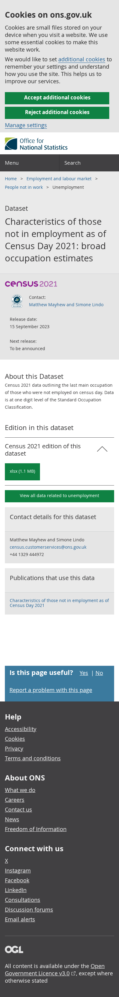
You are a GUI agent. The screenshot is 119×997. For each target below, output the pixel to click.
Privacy (14, 748)
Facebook (17, 880)
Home (11, 178)
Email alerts (20, 919)
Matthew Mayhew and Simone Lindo (66, 304)
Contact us (18, 809)
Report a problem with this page (50, 690)
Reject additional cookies (57, 112)
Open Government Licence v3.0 (55, 969)
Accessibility (20, 729)
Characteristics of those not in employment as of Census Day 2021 (59, 602)
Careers (14, 799)
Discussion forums (29, 909)
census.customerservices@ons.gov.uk (48, 547)
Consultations (22, 899)
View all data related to (59, 495)
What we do (20, 790)
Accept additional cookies (57, 97)
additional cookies (81, 59)
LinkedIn (16, 890)
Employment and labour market (60, 178)
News (12, 819)
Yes (84, 672)
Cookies (15, 738)
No (99, 672)
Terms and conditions (33, 758)
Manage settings (26, 125)
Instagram (18, 870)
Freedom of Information (36, 829)
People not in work (24, 187)
